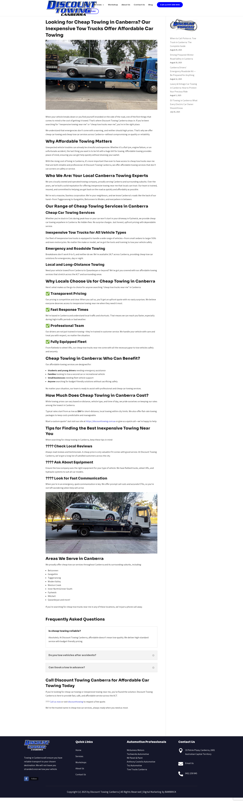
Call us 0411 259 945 (170, 4)
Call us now (55, 701)
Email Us (189, 763)
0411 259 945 (191, 773)
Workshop (113, 5)
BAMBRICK (170, 791)
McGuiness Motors (135, 750)
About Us (126, 5)
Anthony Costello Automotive (141, 761)
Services (97, 5)
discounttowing (75, 701)
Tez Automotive (134, 765)
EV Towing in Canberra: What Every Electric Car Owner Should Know (183, 104)
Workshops (81, 762)
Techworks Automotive (138, 754)
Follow (34, 778)
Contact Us (139, 5)
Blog (150, 5)
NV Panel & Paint (135, 757)
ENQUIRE (92, 11)
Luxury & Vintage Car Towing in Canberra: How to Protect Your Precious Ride (183, 87)
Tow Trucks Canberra (137, 769)
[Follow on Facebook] (26, 779)
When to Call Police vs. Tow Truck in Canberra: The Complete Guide (183, 42)
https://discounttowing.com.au (100, 421)
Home (87, 5)
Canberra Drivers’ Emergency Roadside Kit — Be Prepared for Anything (183, 71)
